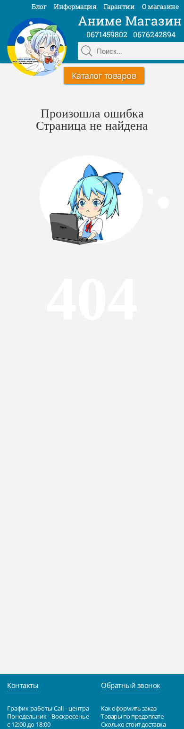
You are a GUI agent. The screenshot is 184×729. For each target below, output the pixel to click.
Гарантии (119, 6)
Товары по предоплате (132, 716)
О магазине (160, 6)
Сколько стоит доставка (133, 724)
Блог (39, 6)
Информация (75, 6)
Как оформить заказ (128, 708)
